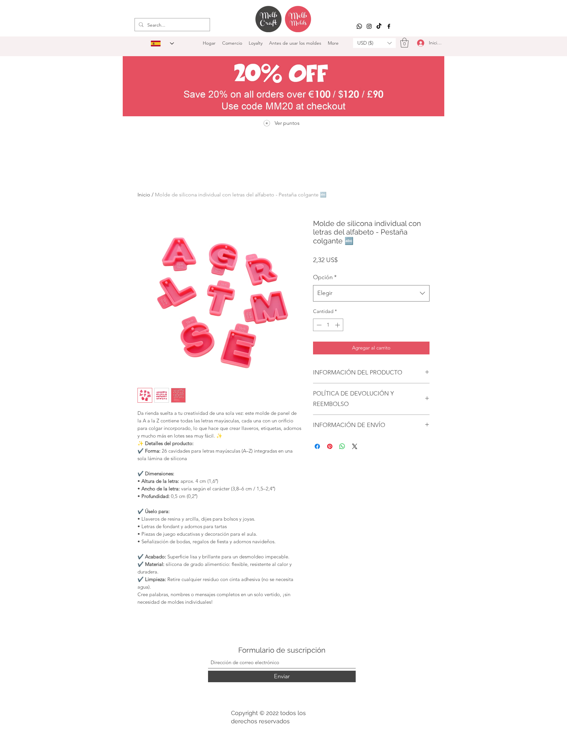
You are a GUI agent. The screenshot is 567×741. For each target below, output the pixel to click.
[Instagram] (369, 26)
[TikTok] (379, 26)
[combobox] (371, 293)
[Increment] (338, 325)
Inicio (143, 194)
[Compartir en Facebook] (317, 446)
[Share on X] (355, 446)
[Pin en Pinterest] (330, 446)
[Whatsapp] (359, 26)
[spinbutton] (328, 325)
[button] (374, 43)
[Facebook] (389, 26)
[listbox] (374, 43)
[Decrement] (318, 325)
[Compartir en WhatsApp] (342, 446)
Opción (325, 277)
